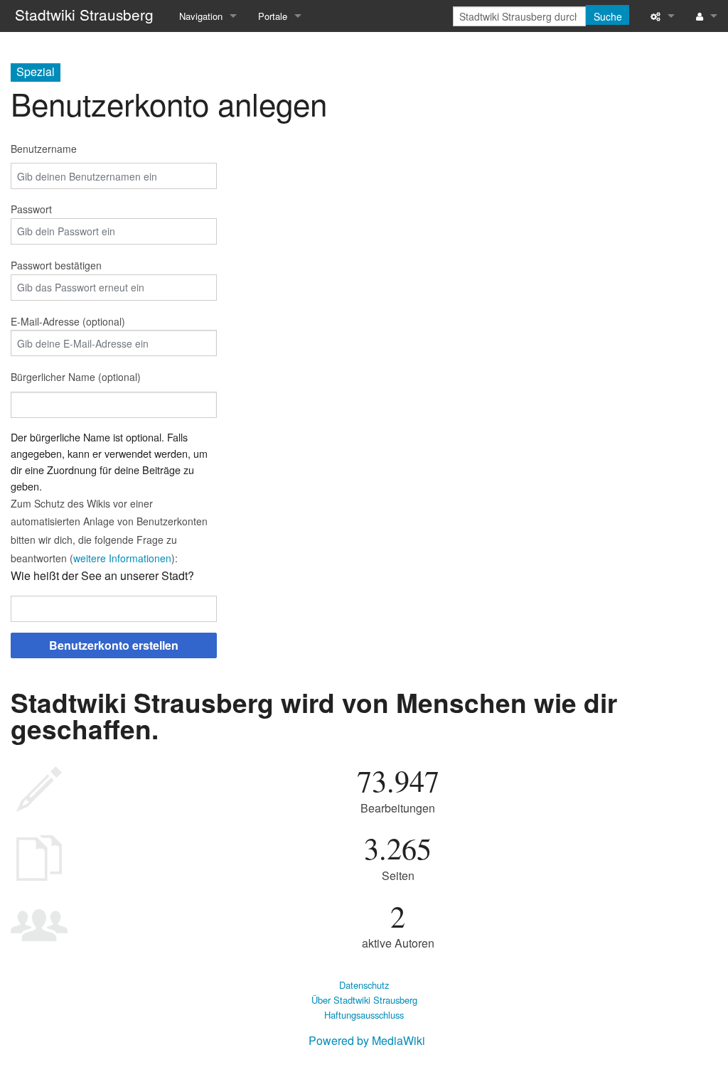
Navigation (201, 16)
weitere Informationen (122, 558)
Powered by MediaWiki (367, 1040)
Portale (272, 16)
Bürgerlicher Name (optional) (76, 377)
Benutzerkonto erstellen (113, 645)
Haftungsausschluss (364, 1015)
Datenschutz (364, 985)
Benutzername (44, 148)
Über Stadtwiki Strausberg (364, 1000)
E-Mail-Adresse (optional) (68, 321)
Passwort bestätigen (56, 265)
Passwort (31, 209)
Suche (608, 16)
